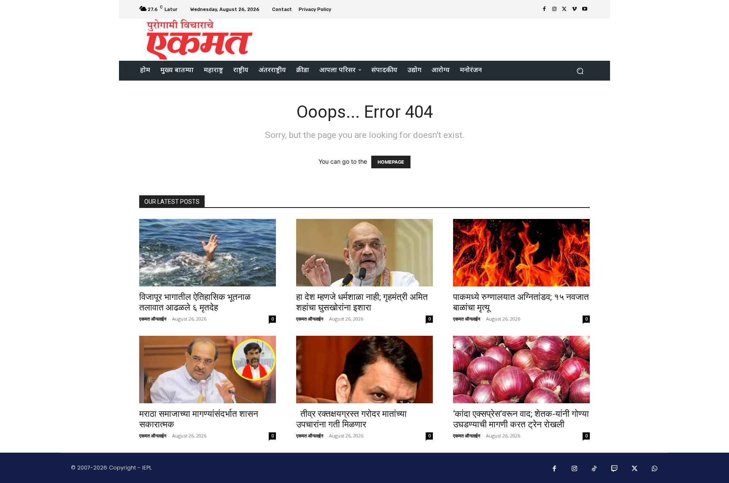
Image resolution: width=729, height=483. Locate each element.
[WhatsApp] (655, 469)
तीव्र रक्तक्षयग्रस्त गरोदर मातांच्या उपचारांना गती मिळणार (351, 419)
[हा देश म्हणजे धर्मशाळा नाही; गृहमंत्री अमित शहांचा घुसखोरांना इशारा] (364, 252)
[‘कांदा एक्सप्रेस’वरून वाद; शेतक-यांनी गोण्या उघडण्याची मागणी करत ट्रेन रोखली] (521, 369)
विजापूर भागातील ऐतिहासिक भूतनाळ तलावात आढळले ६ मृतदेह (195, 302)
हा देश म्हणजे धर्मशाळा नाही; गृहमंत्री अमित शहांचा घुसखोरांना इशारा (362, 302)
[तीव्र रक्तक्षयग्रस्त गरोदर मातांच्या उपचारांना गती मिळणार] (364, 369)
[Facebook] (544, 9)
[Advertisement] (435, 39)
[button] (580, 71)
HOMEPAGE (391, 162)
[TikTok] (594, 469)
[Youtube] (585, 9)
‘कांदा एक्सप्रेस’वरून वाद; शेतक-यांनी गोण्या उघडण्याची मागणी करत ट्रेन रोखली (521, 419)
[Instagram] (554, 9)
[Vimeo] (575, 9)
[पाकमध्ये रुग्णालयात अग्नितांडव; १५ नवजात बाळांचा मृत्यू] (521, 252)
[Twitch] (615, 469)
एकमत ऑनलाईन (152, 319)
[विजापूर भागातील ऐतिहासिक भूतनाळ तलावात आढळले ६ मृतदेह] (207, 252)
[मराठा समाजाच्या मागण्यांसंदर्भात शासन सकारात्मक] (207, 369)
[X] (564, 9)
